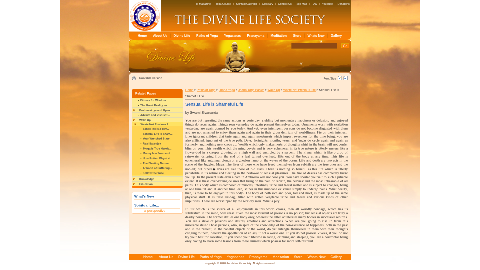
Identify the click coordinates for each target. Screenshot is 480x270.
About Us (160, 36)
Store (297, 36)
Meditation (278, 36)
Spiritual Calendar (246, 3)
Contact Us (285, 3)
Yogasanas (232, 36)
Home (142, 36)
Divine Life (182, 36)
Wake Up (145, 120)
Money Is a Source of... (157, 153)
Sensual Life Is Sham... (157, 133)
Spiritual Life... (146, 205)
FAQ (314, 3)
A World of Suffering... (157, 168)
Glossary (267, 3)
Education (146, 184)
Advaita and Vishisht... (155, 115)
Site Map (301, 3)
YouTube (327, 3)
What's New (144, 196)
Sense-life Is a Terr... (156, 128)
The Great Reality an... (154, 105)
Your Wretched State (156, 138)
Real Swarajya (152, 143)
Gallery (336, 36)
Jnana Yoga (227, 90)
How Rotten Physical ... (158, 158)
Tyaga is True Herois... (157, 148)
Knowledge (146, 179)
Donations (344, 3)
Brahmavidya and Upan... (155, 110)
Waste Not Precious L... (155, 124)
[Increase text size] (346, 79)
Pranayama (255, 36)
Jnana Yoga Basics (251, 90)
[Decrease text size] (340, 79)
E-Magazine (203, 3)
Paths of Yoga (207, 36)
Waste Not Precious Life (299, 90)
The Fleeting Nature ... (157, 163)
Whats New (316, 36)
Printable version (150, 78)
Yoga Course (223, 3)
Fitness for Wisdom (153, 100)
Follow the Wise (153, 173)
